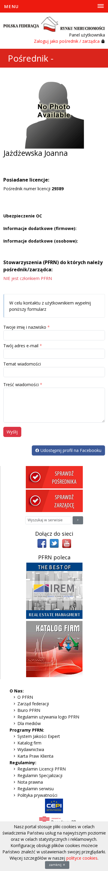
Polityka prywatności (37, 795)
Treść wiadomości (21, 384)
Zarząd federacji (33, 703)
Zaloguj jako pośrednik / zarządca (67, 41)
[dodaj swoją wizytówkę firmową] (54, 648)
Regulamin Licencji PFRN (41, 769)
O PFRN (25, 697)
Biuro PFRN (28, 710)
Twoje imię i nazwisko (24, 327)
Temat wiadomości (22, 364)
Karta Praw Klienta (35, 756)
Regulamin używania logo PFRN (48, 717)
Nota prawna (30, 782)
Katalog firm (29, 743)
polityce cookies (82, 858)
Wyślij (12, 432)
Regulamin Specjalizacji (39, 775)
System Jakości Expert (38, 736)
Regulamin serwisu (35, 788)
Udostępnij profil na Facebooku (70, 450)
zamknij (55, 865)
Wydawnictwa (30, 749)
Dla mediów (29, 723)
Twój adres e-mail (20, 345)
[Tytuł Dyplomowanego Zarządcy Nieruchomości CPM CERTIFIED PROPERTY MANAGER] (54, 590)
